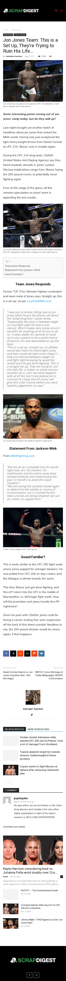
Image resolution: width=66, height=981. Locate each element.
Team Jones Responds (17, 265)
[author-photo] (33, 704)
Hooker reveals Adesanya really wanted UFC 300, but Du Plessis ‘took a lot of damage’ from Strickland (41, 741)
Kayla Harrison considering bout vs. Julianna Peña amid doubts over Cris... (30, 870)
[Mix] (34, 654)
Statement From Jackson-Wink (22, 269)
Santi (5, 876)
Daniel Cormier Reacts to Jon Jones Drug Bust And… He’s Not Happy (18, 675)
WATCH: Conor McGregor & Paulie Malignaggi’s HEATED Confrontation (49, 675)
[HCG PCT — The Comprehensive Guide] (10, 894)
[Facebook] (6, 654)
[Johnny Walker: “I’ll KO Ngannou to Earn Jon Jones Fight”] (10, 923)
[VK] (41, 654)
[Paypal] (33, 715)
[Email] (27, 654)
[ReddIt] (20, 654)
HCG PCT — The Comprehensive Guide (39, 890)
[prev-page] (5, 781)
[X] (13, 654)
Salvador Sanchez (14, 56)
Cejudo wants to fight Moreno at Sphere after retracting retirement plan (39, 770)
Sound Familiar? (14, 274)
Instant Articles (20, 35)
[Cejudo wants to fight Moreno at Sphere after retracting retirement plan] (10, 770)
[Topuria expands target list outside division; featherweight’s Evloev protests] (10, 755)
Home (5, 30)
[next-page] (10, 781)
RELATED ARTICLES (14, 729)
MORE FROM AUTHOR (38, 729)
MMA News (16, 30)
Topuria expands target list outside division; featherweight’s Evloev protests (40, 755)
